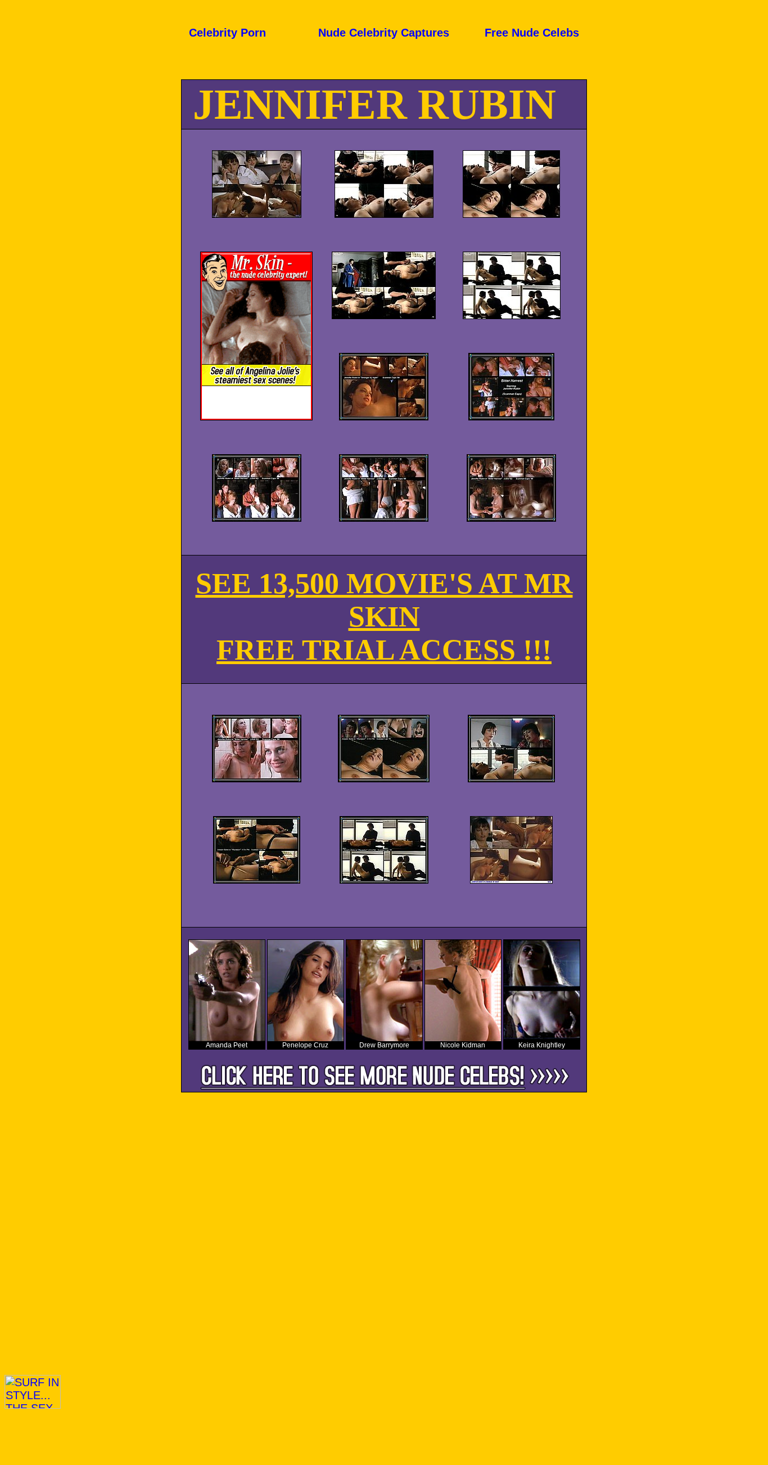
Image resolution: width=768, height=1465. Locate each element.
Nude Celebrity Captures (383, 32)
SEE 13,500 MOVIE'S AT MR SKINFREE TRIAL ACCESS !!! (384, 616)
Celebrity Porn (227, 32)
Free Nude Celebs (532, 32)
